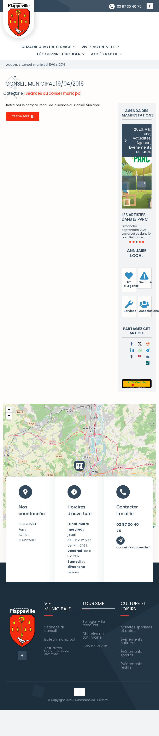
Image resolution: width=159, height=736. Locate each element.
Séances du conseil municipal (53, 93)
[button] (130, 219)
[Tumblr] (131, 334)
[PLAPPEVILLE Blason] (18, 4)
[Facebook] (132, 321)
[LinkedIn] (132, 328)
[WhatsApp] (140, 328)
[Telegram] (148, 328)
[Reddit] (148, 321)
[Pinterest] (139, 334)
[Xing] (148, 341)
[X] (140, 321)
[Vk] (147, 334)
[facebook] (150, 6)
